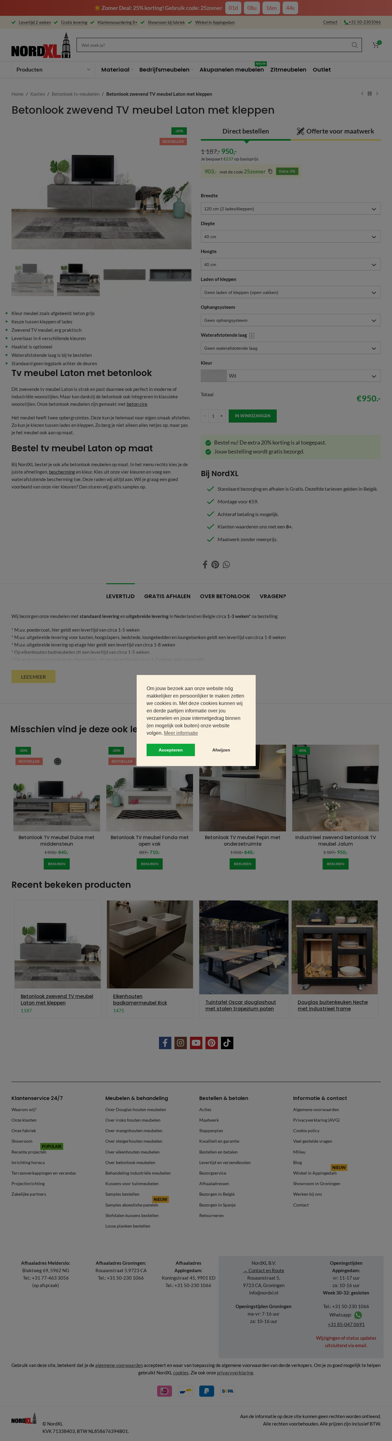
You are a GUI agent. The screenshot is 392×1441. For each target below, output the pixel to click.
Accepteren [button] (171, 749)
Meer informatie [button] (181, 733)
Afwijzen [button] (221, 749)
